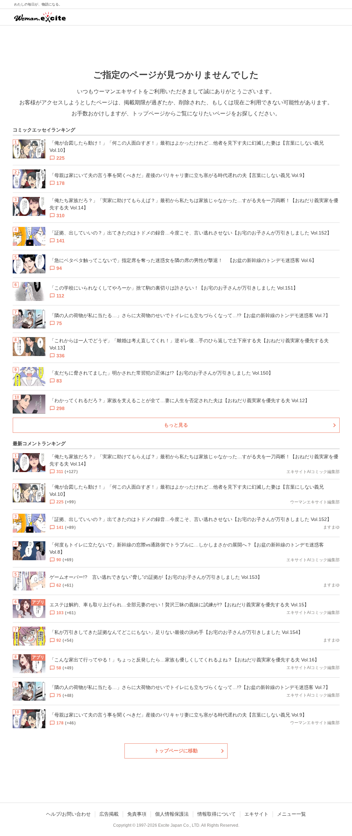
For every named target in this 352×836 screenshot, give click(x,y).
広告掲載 (109, 814)
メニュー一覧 (291, 814)
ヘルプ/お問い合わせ (68, 814)
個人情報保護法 (172, 814)
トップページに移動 (176, 750)
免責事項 (136, 814)
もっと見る (176, 425)
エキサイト (256, 814)
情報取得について (216, 814)
